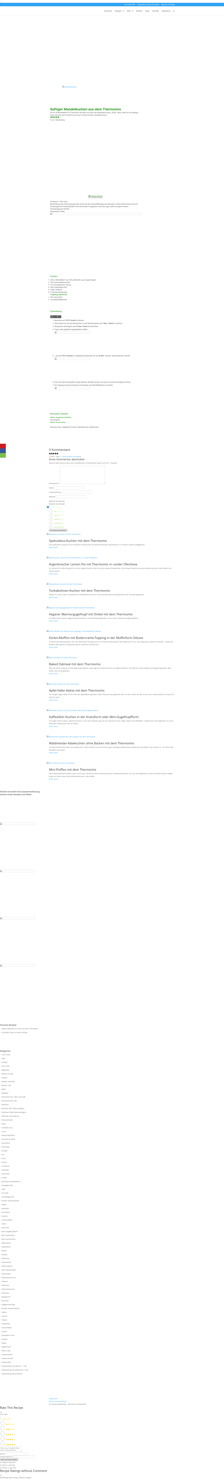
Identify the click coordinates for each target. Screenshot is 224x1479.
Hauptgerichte (7, 1185)
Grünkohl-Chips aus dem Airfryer (15, 1032)
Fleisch (4, 1162)
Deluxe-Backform (8, 1135)
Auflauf (4, 1078)
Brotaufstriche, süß (9, 1101)
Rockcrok (5, 1301)
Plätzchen (5, 1285)
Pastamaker (6, 1274)
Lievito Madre (7, 1220)
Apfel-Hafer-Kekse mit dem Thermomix (77, 690)
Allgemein (5, 1070)
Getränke (5, 1170)
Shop (147, 11)
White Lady (6, 1351)
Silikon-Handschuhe (57, 422)
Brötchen (5, 1104)
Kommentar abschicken (58, 530)
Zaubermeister (7, 1358)
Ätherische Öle (7, 1074)
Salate (4, 1312)
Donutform (6, 1143)
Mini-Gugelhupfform (10, 1231)
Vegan (4, 1343)
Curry (4, 1131)
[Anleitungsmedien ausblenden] (58, 316)
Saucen (4, 1316)
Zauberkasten (7, 1354)
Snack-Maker (7, 1327)
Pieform (5, 1281)
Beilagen (5, 1093)
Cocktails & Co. (7, 1128)
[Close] (1, 1412)
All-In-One (6, 1066)
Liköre (4, 1224)
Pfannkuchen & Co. (9, 1277)
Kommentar (54, 483)
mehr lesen (53, 547)
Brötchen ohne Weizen (10, 1116)
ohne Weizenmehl (9, 1270)
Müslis (4, 1251)
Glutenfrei (6, 1174)
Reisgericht (6, 1297)
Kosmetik (5, 1208)
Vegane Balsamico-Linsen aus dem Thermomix (20, 1028)
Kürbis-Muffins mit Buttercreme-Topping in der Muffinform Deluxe (96, 638)
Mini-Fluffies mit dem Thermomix (72, 769)
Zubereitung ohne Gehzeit (12, 1374)
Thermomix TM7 (129, 4)
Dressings (5, 1147)
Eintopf (4, 1151)
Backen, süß (6, 1085)
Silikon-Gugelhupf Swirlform (60, 417)
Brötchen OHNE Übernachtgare (14, 1112)
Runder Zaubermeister (10, 1308)
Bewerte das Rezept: (57, 501)
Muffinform (6, 1247)
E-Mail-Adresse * (6, 1457)
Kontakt (155, 11)
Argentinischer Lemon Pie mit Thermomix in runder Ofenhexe (93, 564)
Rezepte (118, 11)
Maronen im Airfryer (168, 4)
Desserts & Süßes (8, 1139)
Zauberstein (6, 1362)
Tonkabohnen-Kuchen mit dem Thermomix (79, 590)
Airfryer (139, 11)
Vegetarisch (6, 1347)
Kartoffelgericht (8, 1197)
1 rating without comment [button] (70, 456)
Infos (129, 11)
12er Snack (6, 1054)
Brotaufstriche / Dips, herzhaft (13, 1097)
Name (51, 488)
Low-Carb (5, 1227)
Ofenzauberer (7, 1266)
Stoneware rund (8, 1335)
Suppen (5, 1339)
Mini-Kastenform (8, 1235)
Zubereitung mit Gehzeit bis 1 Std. (15, 1370)
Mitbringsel (6, 1243)
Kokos (4, 1204)
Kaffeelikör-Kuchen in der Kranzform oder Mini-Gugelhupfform (94, 717)
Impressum (53, 1398)
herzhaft (5, 1193)
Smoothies (6, 1324)
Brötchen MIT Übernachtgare (13, 1108)
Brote (4, 1124)
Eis (3, 1154)
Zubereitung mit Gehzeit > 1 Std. (14, 1366)
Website (52, 497)
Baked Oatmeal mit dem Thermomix (75, 664)
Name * (3, 1454)
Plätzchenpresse (8, 1289)
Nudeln (4, 1254)
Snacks (4, 1331)
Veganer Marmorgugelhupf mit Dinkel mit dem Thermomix (91, 614)
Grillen (4, 1178)
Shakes (4, 1320)
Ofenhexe (5, 1258)
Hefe (3, 1189)
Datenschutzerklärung (57, 1401)
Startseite (108, 11)
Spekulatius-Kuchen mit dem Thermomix (78, 541)
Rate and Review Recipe (9, 1459)
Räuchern (5, 1293)
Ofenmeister (6, 1262)
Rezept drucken (96, 197)
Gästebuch (166, 11)
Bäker (4, 1089)
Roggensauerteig (8, 1304)
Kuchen (5, 1216)
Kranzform (6, 1212)
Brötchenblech (7, 1120)
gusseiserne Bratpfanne (11, 1181)
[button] (51, 117)
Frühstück (5, 1166)
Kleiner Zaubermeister (10, 1201)
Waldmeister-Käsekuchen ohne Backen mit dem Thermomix (91, 743)
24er (3, 1058)
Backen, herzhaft (8, 1081)
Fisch (4, 1158)
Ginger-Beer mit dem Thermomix (148, 4)
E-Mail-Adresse (55, 492)
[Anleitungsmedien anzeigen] (53, 316)
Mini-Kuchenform (8, 1239)
